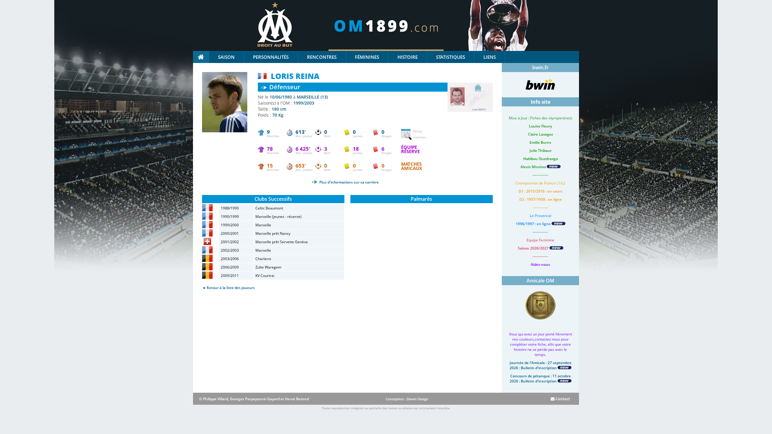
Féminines (367, 57)
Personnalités (271, 57)
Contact (562, 398)
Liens (489, 57)
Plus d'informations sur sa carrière (348, 182)
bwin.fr (540, 67)
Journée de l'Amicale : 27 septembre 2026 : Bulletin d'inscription (540, 365)
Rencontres (322, 57)
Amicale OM (540, 280)
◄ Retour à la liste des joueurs (228, 287)
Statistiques (450, 57)
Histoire (407, 57)
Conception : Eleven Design (407, 399)
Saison (226, 57)
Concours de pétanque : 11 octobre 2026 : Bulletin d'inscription (540, 378)
